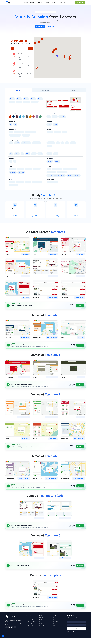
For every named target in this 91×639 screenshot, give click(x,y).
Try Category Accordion (23, 417)
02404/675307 (21, 59)
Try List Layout (80, 417)
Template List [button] (26, 101)
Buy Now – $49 (80, 2)
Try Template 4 (52, 276)
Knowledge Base (57, 620)
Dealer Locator (29, 623)
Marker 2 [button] (33, 153)
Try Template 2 (80, 254)
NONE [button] (11, 132)
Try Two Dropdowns (23, 377)
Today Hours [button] (50, 132)
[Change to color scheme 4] (23, 116)
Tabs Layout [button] (50, 161)
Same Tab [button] (49, 153)
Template (11, 96)
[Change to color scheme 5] (27, 116)
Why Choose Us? (43, 618)
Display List (11, 158)
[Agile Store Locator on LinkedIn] (12, 627)
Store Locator (29, 618)
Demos (25, 2)
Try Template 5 (80, 276)
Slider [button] (49, 116)
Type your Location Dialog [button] (30, 132)
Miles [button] (15, 124)
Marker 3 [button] (40, 153)
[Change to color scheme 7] (33, 116)
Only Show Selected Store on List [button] (73, 175)
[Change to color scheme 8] (37, 116)
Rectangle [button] (17, 153)
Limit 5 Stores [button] (28, 168)
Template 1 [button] (19, 98)
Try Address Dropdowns (78, 478)
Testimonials (42, 620)
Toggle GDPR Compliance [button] (52, 181)
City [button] (62, 142)
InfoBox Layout (49, 96)
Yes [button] (10, 161)
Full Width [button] (17, 142)
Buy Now (79, 305)
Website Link (49, 151)
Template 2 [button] (26, 98)
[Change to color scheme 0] (10, 116)
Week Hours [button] (57, 132)
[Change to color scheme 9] (40, 116)
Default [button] (49, 168)
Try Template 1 (52, 254)
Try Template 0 (25, 254)
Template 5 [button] (12, 101)
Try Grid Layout (38, 518)
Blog (40, 621)
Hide (10, 179)
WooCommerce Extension (32, 621)
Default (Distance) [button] (51, 142)
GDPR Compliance (50, 179)
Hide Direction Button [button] (37, 181)
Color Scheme (12, 114)
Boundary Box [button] (62, 116)
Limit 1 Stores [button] (12, 168)
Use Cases (40, 2)
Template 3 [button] (33, 98)
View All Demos (51, 26)
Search (30, 48)
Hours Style (48, 129)
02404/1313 (20, 67)
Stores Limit (11, 166)
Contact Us (55, 621)
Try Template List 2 (79, 297)
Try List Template (52, 297)
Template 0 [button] (12, 98)
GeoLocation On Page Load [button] (15, 135)
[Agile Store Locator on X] (9, 627)
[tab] (18, 90)
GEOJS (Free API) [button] (26, 135)
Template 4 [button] (40, 98)
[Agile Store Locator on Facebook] (6, 627)
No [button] (14, 161)
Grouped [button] (64, 132)
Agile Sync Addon (30, 625)
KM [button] (10, 124)
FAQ (54, 625)
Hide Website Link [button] (13, 185)
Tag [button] (22, 153)
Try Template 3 (25, 276)
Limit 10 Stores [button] (36, 168)
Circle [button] (11, 153)
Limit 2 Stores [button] (20, 168)
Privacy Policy (42, 625)
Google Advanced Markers (14, 151)
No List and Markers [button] (57, 168)
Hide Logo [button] (12, 181)
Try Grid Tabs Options (65, 518)
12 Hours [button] (49, 124)
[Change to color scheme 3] (20, 116)
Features (32, 2)
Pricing (47, 2)
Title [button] (58, 142)
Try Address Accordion (51, 417)
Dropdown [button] (55, 116)
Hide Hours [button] (28, 181)
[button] (53, 52)
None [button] (11, 142)
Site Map (41, 623)
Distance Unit (12, 121)
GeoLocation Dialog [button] (19, 132)
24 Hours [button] (55, 124)
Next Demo (39, 26)
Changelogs (56, 623)
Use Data (15, 215)
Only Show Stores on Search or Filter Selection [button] (56, 175)
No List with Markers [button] (51, 172)
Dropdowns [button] (57, 161)
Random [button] (49, 146)
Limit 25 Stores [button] (21, 172)
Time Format (49, 121)
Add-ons (53, 2)
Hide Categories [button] (20, 181)
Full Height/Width (13, 140)
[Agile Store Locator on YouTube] (15, 627)
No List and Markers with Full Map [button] (70, 168)
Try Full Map (80, 337)
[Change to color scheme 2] (17, 116)
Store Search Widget (30, 620)
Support (55, 618)
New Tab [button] (55, 153)
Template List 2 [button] (34, 101)
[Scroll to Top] (3, 636)
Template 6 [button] (19, 101)
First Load (48, 166)
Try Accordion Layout (51, 337)
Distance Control (50, 114)
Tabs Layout (49, 158)
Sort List (48, 140)
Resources (61, 2)
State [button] (67, 142)
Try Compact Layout (51, 377)
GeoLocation (11, 129)
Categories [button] (73, 142)
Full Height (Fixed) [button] (36, 142)
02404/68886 (21, 76)
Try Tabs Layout (24, 337)
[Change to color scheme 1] (13, 116)
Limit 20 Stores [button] (13, 172)
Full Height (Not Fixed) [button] (26, 142)
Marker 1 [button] (27, 153)
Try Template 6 (25, 297)
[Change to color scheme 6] (30, 116)
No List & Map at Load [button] (62, 172)
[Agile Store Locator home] (9, 2)
